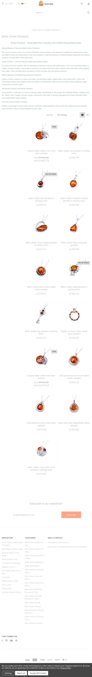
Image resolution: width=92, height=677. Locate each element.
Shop (38, 13)
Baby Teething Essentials (34, 623)
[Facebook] (2, 641)
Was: (36, 157)
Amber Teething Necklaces (34, 562)
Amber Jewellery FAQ (9, 559)
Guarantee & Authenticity (11, 563)
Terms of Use (6, 585)
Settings (8, 673)
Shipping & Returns (9, 567)
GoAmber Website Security (11, 592)
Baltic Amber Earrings (32, 603)
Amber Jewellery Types (10, 581)
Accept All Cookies (38, 673)
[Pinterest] (16, 641)
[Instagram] (6, 641)
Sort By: (50, 115)
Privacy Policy (7, 588)
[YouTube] (11, 641)
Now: (36, 160)
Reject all (21, 673)
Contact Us (6, 577)
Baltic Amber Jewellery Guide (12, 549)
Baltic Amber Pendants (33, 606)
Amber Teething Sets (32, 566)
